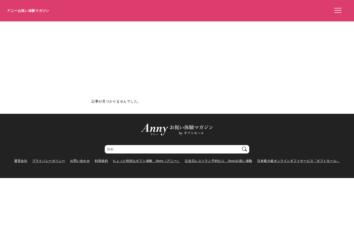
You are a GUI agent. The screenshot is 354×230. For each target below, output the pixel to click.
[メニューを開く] (336, 10)
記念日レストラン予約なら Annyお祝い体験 (218, 161)
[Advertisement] (177, 57)
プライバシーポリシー (48, 161)
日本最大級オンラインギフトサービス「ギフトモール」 (298, 161)
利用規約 (101, 161)
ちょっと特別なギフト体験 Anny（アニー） (146, 161)
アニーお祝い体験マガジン (28, 11)
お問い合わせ (80, 161)
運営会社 (20, 161)
